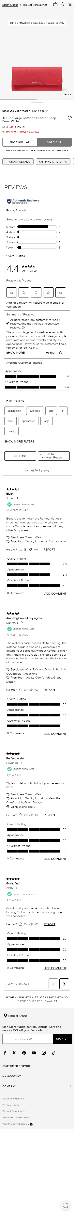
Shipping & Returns (53, 161)
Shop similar (19, 142)
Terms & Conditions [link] (13, 1111)
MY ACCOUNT (11, 1076)
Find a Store (17, 1015)
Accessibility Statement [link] (16, 1117)
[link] (4, 1052)
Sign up (62, 1038)
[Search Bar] (63, 4)
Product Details (18, 161)
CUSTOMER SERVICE (16, 1066)
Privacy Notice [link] (10, 1104)
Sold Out (54, 142)
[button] (65, 1206)
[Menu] (70, 4)
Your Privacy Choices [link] (14, 1123)
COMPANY (9, 1086)
